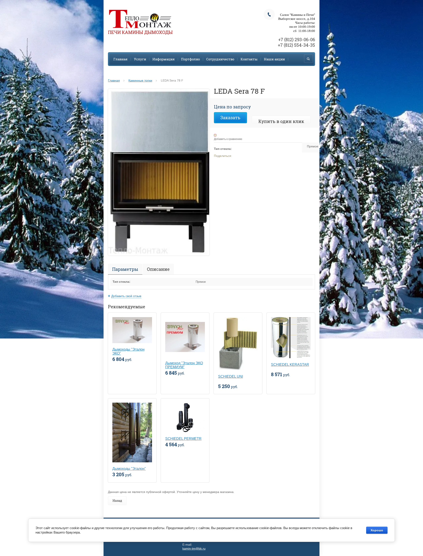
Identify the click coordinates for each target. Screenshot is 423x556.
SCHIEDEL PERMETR (183, 439)
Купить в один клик (281, 121)
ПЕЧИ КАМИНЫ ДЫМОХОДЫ (140, 32)
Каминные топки (140, 80)
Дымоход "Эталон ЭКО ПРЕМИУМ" (184, 365)
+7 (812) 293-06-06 (296, 39)
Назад (117, 500)
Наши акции (274, 59)
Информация (163, 59)
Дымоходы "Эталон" (129, 468)
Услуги (140, 59)
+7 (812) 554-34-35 (296, 45)
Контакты (249, 59)
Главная (120, 59)
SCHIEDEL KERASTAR (290, 364)
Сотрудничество (220, 59)
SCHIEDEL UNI (230, 376)
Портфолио (190, 59)
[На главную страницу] (140, 19)
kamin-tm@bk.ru (194, 548)
